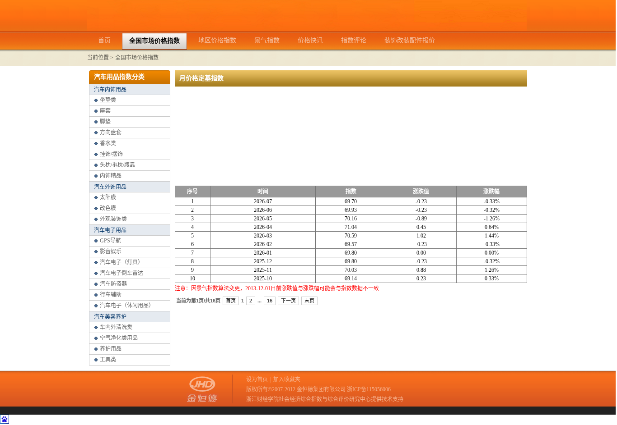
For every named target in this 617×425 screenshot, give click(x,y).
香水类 (108, 143)
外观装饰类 (113, 219)
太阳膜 (108, 197)
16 (269, 300)
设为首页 (257, 379)
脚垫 (105, 122)
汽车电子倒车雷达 (121, 273)
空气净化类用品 (119, 338)
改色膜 (108, 208)
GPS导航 (110, 241)
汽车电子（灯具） (121, 262)
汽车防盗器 (113, 284)
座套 (105, 111)
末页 (309, 300)
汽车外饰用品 (110, 187)
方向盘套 (111, 132)
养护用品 (111, 349)
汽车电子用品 (110, 230)
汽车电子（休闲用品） (127, 305)
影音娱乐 (111, 251)
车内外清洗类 (116, 327)
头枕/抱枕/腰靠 (117, 165)
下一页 (288, 300)
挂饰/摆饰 (111, 154)
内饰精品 (111, 176)
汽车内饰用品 (110, 90)
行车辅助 (111, 295)
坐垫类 (108, 100)
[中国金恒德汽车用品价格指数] (307, 29)
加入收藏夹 (286, 379)
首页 (231, 300)
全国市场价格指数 (137, 58)
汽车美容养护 (110, 317)
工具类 (108, 359)
